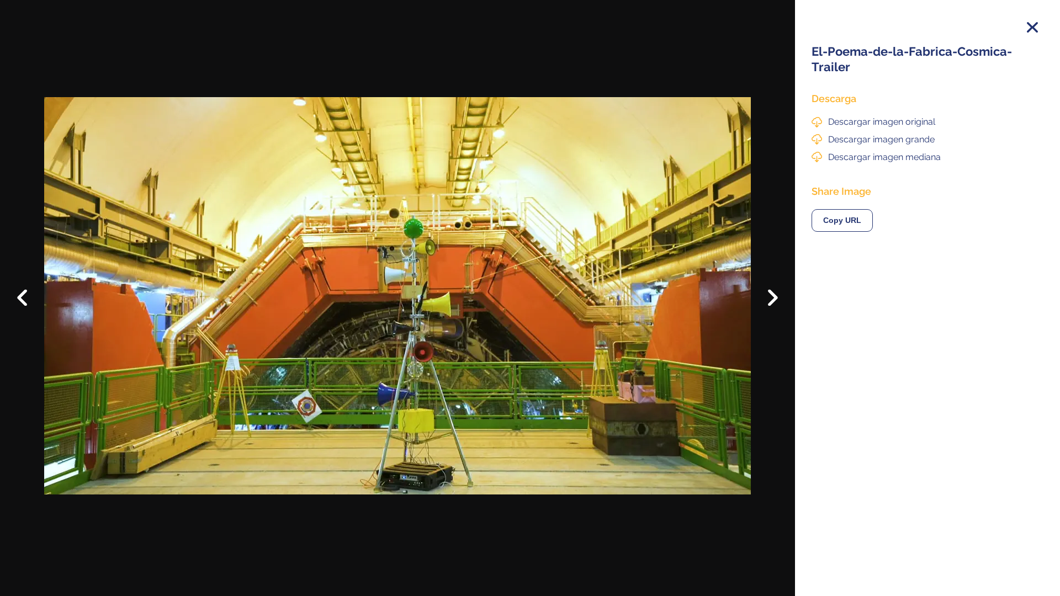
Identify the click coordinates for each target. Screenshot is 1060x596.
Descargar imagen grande (881, 139)
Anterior (30, 289)
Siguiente (765, 305)
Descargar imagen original (881, 121)
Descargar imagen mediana (884, 157)
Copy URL (842, 220)
